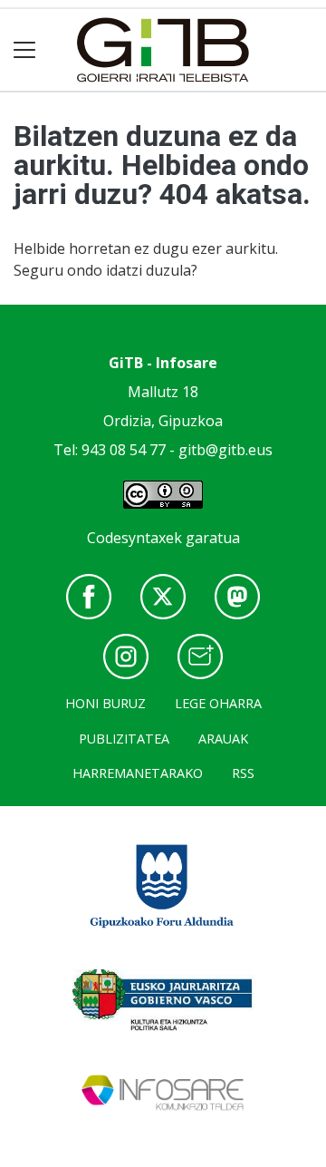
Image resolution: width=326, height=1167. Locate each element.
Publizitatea (124, 738)
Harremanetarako (137, 773)
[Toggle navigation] (24, 50)
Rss (243, 773)
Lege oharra (218, 703)
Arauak (223, 738)
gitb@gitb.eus (225, 450)
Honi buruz (105, 703)
